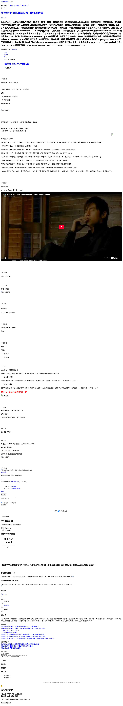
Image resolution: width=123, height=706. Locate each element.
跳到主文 (3, 17)
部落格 (6, 54)
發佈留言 (3, 505)
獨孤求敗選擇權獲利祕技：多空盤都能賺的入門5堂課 (17, 646)
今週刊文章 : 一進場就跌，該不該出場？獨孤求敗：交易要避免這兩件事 (22, 634)
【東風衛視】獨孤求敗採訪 (9, 632)
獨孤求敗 (3, 472)
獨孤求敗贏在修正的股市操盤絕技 (11, 648)
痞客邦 (13, 481)
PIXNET (49, 682)
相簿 (5, 52)
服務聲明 (77, 682)
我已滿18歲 (4, 702)
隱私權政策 (71, 682)
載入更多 (3, 494)
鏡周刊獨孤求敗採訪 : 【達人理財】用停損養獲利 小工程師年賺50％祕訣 (23, 628)
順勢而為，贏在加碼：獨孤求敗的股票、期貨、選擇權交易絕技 (20, 644)
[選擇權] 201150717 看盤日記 (16, 64)
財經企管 (13, 486)
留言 (16, 481)
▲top (2, 491)
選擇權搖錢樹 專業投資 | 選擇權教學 (22, 12)
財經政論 (14, 49)
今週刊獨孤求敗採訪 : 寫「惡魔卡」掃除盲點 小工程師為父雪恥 (20, 626)
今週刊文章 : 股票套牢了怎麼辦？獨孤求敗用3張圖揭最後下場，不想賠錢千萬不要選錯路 (27, 638)
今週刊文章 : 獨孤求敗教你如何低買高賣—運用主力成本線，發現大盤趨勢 (23, 636)
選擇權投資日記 (15, 488)
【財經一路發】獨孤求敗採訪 (10, 630)
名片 (5, 56)
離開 (10, 702)
